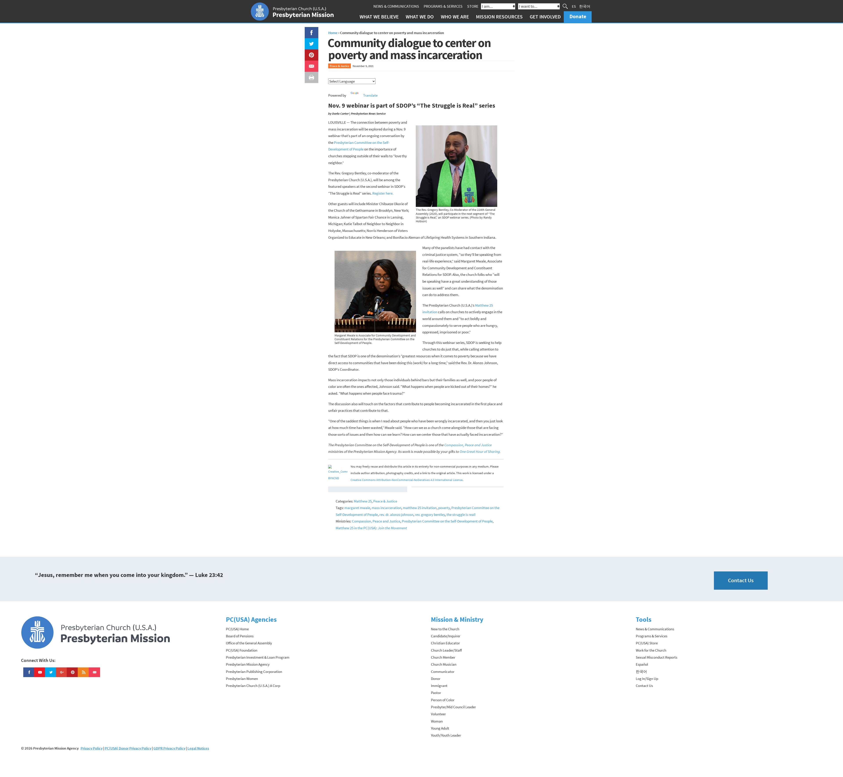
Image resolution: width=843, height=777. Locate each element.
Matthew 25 (363, 501)
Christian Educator (445, 643)
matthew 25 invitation (420, 507)
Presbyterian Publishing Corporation (254, 671)
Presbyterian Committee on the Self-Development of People (447, 521)
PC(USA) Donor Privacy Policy (128, 748)
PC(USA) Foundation (241, 650)
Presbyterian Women (242, 678)
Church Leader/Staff (446, 650)
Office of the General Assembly (249, 643)
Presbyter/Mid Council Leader (453, 707)
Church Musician (443, 664)
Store (472, 6)
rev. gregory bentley (430, 514)
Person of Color (442, 699)
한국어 (584, 6)
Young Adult (440, 728)
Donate (577, 16)
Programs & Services (443, 6)
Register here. (382, 193)
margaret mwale (357, 507)
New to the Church (445, 629)
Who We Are (455, 16)
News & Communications (396, 6)
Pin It (310, 52)
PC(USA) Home (237, 629)
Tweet (310, 41)
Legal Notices (198, 748)
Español (642, 664)
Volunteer (438, 714)
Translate (370, 95)
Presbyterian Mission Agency (248, 664)
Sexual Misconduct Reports (656, 657)
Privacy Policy (92, 748)
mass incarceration (386, 507)
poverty (444, 507)
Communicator (442, 671)
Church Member (443, 657)
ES (574, 6)
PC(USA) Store (647, 643)
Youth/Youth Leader (446, 735)
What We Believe (379, 16)
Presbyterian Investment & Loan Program (257, 657)
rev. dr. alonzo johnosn (396, 514)
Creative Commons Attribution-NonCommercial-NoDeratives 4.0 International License (407, 480)
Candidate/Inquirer (445, 636)
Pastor (436, 692)
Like (309, 30)
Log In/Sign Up (647, 678)
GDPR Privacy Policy (169, 748)
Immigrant (439, 685)
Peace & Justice (339, 66)
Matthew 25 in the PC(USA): (371, 528)
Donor (435, 678)
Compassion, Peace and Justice (376, 521)
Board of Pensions (240, 636)
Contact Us (741, 580)
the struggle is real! (461, 514)
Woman (437, 721)
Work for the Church (651, 650)
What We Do (420, 16)
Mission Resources (499, 16)
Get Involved (545, 16)
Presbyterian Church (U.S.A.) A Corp (253, 685)
